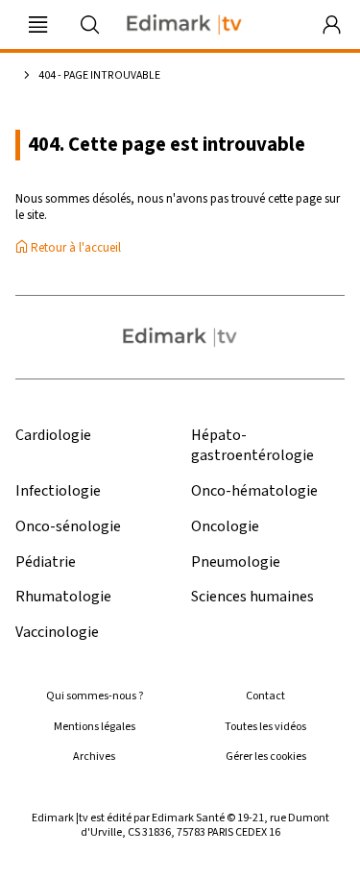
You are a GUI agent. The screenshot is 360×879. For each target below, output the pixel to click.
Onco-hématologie (254, 491)
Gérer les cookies (266, 756)
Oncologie (225, 527)
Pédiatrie (45, 562)
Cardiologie (53, 436)
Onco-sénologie (68, 527)
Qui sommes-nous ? (94, 696)
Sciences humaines (252, 597)
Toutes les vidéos (265, 727)
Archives (94, 756)
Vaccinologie (57, 633)
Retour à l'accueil (74, 248)
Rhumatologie (63, 597)
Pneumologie (235, 562)
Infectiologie (58, 491)
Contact (265, 696)
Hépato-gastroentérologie (252, 446)
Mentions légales (94, 727)
